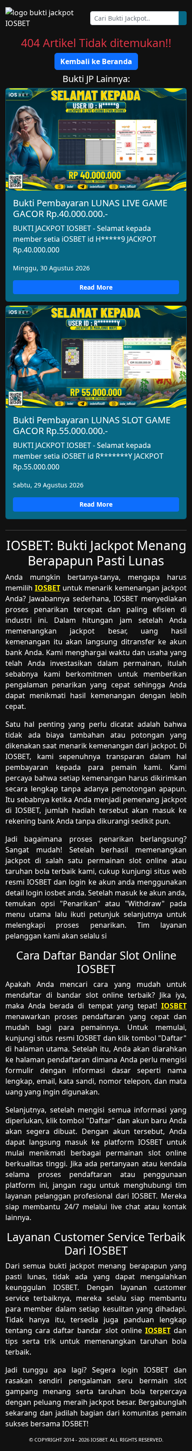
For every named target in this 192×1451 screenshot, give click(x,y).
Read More (96, 287)
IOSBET (47, 588)
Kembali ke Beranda (96, 61)
